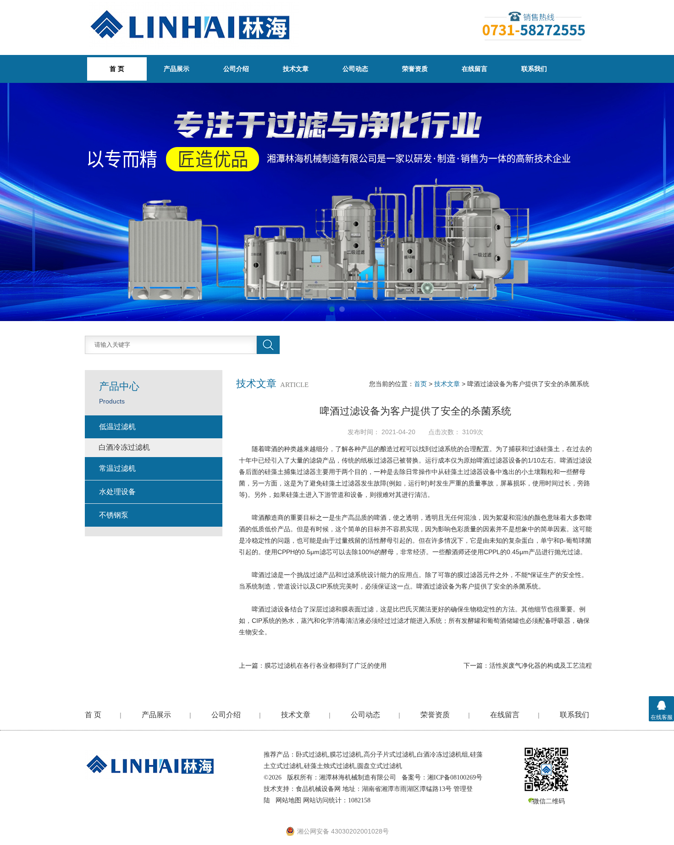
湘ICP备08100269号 (454, 777)
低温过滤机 (117, 427)
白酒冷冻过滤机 (124, 447)
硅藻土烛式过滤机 (329, 766)
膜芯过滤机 (346, 754)
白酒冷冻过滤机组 (442, 754)
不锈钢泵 (113, 515)
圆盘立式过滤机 (379, 766)
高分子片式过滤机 (389, 754)
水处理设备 (117, 492)
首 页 (93, 715)
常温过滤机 (117, 468)
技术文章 (296, 68)
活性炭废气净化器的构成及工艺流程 (540, 665)
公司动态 (355, 68)
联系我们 (534, 68)
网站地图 (288, 800)
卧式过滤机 (312, 754)
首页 (420, 383)
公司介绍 (236, 68)
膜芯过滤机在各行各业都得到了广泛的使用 (326, 665)
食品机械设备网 (318, 788)
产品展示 (176, 68)
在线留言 (474, 68)
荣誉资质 (415, 68)
